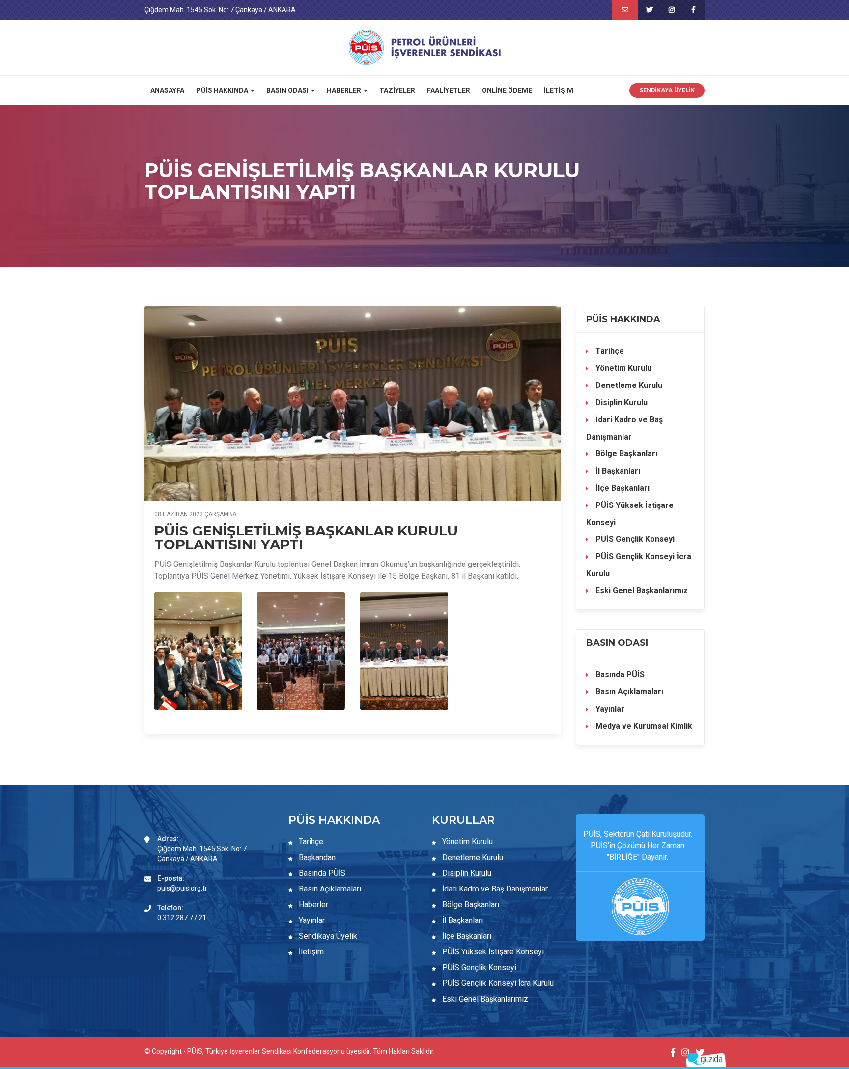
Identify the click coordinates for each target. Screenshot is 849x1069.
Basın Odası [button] (288, 90)
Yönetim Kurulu (622, 368)
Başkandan (316, 857)
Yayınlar (609, 708)
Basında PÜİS (619, 674)
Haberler (312, 904)
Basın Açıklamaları (628, 691)
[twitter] (649, 10)
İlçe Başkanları (622, 488)
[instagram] (671, 10)
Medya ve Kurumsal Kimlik (643, 726)
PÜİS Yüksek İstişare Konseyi (630, 514)
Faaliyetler (448, 90)
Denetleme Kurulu (628, 385)
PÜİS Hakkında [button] (223, 90)
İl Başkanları (617, 470)
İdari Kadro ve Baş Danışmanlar (624, 428)
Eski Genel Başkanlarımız (641, 590)
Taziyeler (397, 90)
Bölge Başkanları (625, 453)
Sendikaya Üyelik (667, 90)
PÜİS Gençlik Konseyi (634, 539)
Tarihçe (609, 351)
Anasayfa (167, 90)
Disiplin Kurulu (621, 402)
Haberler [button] (345, 90)
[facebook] (693, 10)
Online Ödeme (507, 90)
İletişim (558, 90)
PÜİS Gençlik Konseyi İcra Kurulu (638, 565)
